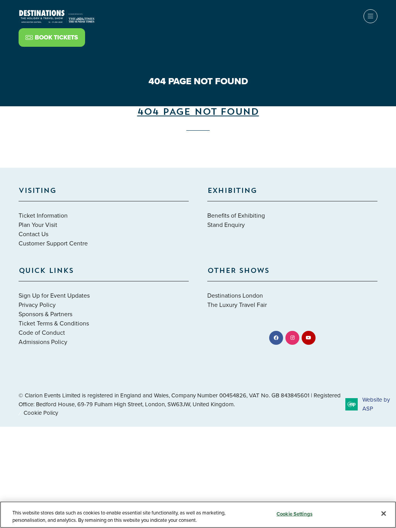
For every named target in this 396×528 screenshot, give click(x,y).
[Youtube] (309, 338)
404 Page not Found (198, 112)
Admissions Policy (43, 341)
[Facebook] (276, 338)
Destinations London (235, 295)
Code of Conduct (42, 332)
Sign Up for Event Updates (54, 295)
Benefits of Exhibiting (236, 215)
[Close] (383, 513)
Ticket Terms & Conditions (54, 323)
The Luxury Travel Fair (237, 304)
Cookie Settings (294, 514)
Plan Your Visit (38, 224)
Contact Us (33, 234)
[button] (52, 37)
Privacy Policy (37, 304)
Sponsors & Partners (45, 314)
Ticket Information (43, 215)
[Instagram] (292, 338)
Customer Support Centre (53, 243)
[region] (198, 514)
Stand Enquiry (226, 224)
